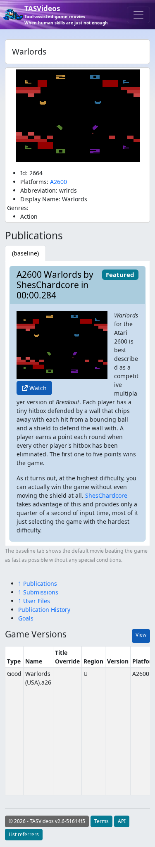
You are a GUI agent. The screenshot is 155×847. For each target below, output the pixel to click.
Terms (101, 821)
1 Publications (37, 583)
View (141, 634)
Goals (25, 618)
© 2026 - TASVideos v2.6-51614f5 (47, 821)
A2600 (58, 182)
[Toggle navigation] (138, 15)
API (122, 821)
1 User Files (34, 601)
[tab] (25, 253)
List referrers (24, 834)
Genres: (18, 208)
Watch (37, 388)
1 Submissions (38, 592)
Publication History (44, 609)
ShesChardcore (106, 495)
